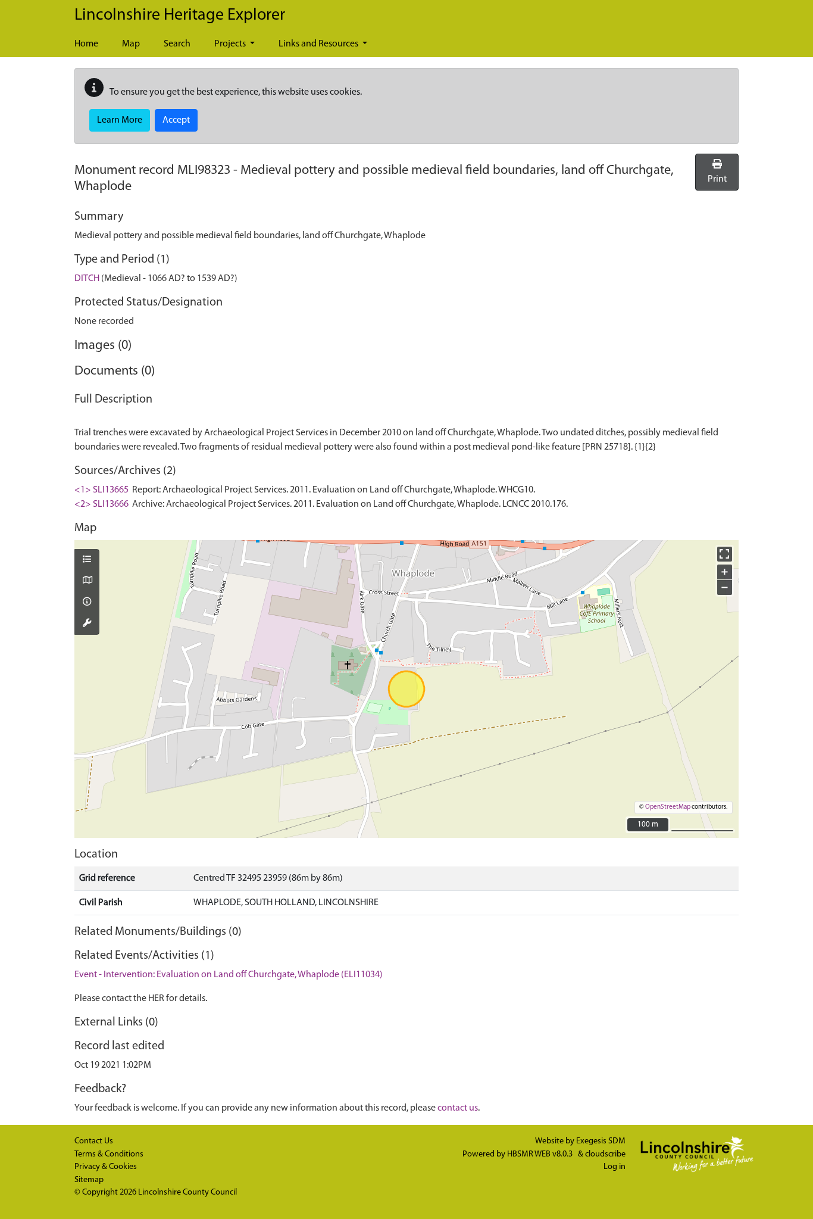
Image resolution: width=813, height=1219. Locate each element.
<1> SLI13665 (101, 490)
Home (86, 44)
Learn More (119, 120)
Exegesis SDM (601, 1141)
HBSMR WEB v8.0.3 (540, 1154)
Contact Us (93, 1141)
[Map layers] (87, 560)
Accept (176, 120)
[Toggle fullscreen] (724, 554)
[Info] (87, 602)
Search (177, 44)
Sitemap (89, 1180)
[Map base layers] (87, 581)
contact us (457, 1108)
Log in (615, 1166)
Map (131, 44)
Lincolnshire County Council (187, 1192)
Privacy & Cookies (105, 1166)
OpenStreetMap (667, 807)
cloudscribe (605, 1154)
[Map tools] (87, 624)
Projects (231, 44)
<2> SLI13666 (101, 504)
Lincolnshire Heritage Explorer (179, 15)
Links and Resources (319, 44)
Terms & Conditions (108, 1154)
